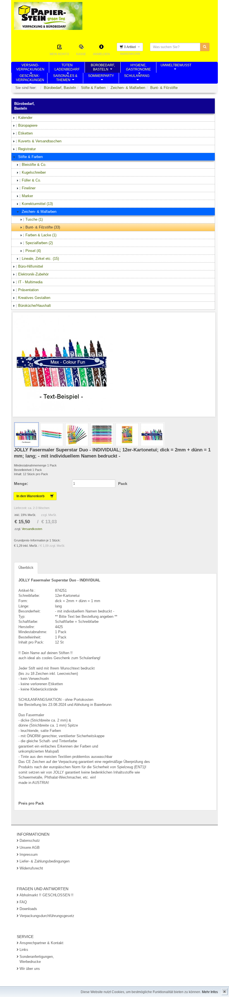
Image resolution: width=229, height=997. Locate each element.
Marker (27, 196)
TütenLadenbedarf (67, 68)
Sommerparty (101, 78)
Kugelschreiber (34, 172)
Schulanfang (136, 78)
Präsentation (28, 290)
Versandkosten (32, 529)
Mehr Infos (210, 992)
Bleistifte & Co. (34, 164)
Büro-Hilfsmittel (30, 266)
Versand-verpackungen (30, 68)
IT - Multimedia (30, 282)
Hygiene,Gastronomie (138, 68)
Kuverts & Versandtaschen (39, 141)
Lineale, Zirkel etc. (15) (40, 258)
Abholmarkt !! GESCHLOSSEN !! (46, 895)
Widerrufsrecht (31, 868)
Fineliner (28, 188)
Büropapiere (27, 125)
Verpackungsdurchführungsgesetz (47, 916)
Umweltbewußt (176, 68)
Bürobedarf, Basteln (60, 88)
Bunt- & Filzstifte (164, 88)
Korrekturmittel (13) (37, 204)
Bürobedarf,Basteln (103, 68)
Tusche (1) (34, 219)
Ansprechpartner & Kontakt (41, 943)
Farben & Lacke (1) (40, 235)
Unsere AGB (30, 847)
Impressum (29, 854)
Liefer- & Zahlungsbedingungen (45, 861)
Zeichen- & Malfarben (128, 88)
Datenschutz (30, 840)
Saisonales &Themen (65, 78)
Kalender (25, 118)
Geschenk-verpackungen (30, 78)
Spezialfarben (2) (39, 243)
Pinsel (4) (33, 251)
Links (24, 949)
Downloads (28, 909)
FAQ (23, 902)
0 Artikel (130, 47)
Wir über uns (30, 969)
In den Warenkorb (33, 496)
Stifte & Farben (93, 88)
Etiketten (25, 133)
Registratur (27, 149)
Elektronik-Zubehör (33, 274)
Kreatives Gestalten (34, 298)
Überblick (26, 567)
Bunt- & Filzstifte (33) (42, 227)
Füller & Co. (31, 180)
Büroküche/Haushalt (34, 305)
